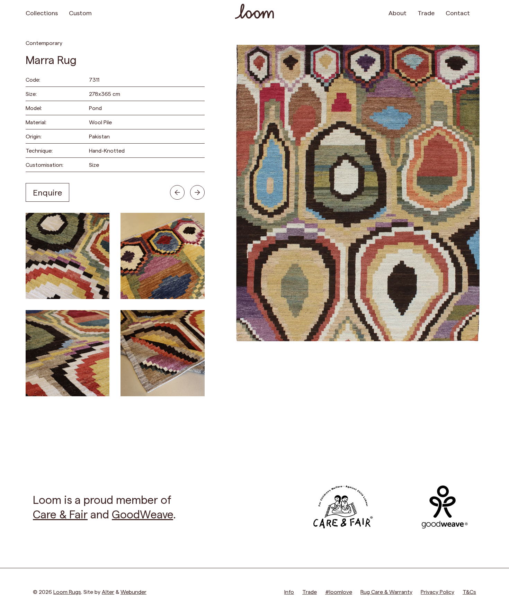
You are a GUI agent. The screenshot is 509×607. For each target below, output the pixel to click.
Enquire (47, 192)
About (398, 12)
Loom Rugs (67, 591)
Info (289, 591)
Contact (458, 12)
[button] (479, 12)
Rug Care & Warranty (386, 591)
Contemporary (44, 42)
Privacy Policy (437, 591)
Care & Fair (60, 513)
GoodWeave (142, 513)
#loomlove (338, 591)
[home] (254, 12)
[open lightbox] (68, 256)
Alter (108, 591)
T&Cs (469, 591)
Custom (80, 12)
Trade (426, 12)
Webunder (133, 591)
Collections (42, 12)
